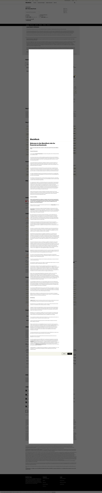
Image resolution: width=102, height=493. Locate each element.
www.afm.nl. (32, 341)
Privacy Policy (32, 209)
